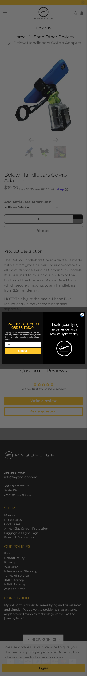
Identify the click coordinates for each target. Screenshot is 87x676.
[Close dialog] (82, 315)
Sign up (22, 350)
